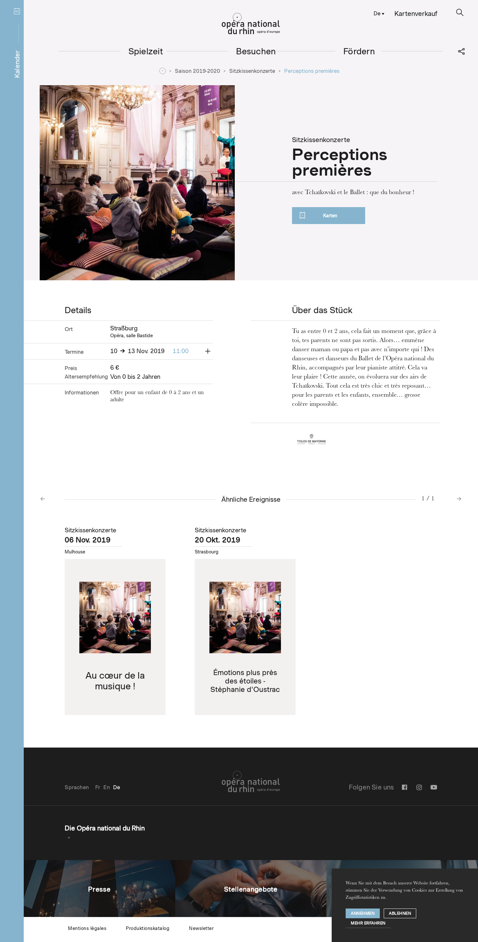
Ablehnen (400, 913)
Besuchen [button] (256, 51)
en (106, 787)
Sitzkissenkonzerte (252, 71)
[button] (460, 12)
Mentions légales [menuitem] (87, 928)
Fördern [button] (359, 51)
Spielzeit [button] (145, 51)
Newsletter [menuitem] (201, 928)
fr (97, 787)
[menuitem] (377, 13)
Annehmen (363, 913)
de (377, 13)
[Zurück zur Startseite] (251, 24)
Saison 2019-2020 (197, 71)
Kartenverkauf (415, 14)
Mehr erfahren (368, 923)
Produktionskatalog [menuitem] (147, 928)
